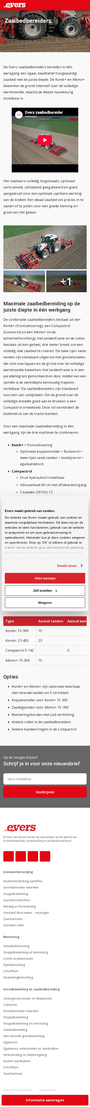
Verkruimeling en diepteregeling (25, 1055)
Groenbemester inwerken (21, 887)
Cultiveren (10, 1005)
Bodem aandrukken (17, 1061)
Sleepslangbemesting (18, 977)
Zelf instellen (42, 590)
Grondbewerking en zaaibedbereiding (31, 989)
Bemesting (11, 937)
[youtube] (33, 856)
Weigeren (45, 602)
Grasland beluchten (16, 900)
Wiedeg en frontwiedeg (19, 906)
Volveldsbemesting (16, 946)
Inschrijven (45, 792)
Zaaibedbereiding (15, 1030)
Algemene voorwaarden (18, 1090)
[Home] (13, 5)
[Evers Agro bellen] (78, 5)
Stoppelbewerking (15, 894)
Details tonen (67, 565)
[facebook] (8, 856)
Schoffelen (10, 971)
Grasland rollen (13, 925)
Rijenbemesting (14, 965)
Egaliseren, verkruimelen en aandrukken (31, 1048)
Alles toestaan (45, 578)
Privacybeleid (47, 1090)
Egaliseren (10, 1042)
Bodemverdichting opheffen (22, 881)
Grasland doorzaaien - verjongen (26, 913)
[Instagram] (20, 856)
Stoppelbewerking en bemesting (25, 952)
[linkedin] (45, 856)
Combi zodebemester (18, 958)
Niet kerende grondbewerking (23, 1036)
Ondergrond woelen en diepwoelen (27, 998)
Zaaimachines (13, 919)
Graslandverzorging (18, 872)
